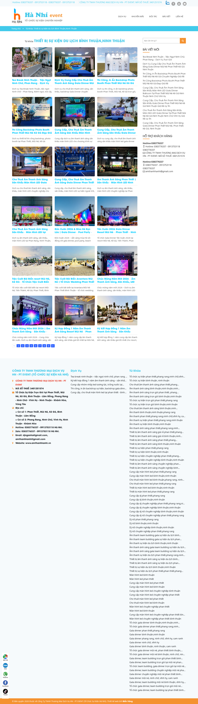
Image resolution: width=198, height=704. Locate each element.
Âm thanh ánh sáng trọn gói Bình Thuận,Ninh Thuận (155, 396)
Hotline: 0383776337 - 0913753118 (29, 2)
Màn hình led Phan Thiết (141, 578)
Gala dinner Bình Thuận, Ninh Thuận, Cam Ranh (152, 646)
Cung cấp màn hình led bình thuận (147, 586)
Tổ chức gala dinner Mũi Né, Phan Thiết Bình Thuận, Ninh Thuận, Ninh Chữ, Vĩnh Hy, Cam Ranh (155, 652)
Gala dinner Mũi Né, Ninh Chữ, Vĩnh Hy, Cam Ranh (153, 678)
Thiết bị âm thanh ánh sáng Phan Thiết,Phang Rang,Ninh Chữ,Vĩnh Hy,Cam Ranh (152, 441)
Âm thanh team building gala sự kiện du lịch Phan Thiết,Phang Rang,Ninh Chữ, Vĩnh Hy (154, 541)
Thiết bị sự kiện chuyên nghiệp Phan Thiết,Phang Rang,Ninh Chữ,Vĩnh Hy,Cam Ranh (154, 457)
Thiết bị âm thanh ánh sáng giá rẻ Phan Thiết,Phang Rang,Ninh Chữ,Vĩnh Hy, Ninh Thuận (155, 434)
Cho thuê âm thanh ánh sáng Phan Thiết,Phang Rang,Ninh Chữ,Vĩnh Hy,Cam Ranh (153, 386)
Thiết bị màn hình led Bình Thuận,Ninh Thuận (151, 487)
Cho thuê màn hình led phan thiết (146, 598)
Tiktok (5, 695)
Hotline (5, 677)
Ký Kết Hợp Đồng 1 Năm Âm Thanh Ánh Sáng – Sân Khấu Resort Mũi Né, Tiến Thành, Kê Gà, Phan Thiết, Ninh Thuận (99, 382)
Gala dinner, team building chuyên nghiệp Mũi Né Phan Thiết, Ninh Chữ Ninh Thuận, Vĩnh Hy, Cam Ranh (157, 672)
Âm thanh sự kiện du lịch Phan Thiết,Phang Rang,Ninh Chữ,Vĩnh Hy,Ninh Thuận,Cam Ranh (156, 557)
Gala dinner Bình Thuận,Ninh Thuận (147, 634)
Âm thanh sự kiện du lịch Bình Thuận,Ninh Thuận (153, 543)
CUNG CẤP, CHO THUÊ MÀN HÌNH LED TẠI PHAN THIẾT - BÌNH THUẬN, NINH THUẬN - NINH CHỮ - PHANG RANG (98, 394)
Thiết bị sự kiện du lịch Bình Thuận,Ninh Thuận (55, 28)
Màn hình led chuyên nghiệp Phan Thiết (149, 606)
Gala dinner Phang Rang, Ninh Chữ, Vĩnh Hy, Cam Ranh (156, 638)
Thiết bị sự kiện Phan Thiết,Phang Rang (149, 448)
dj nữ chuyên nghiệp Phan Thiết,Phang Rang (151, 531)
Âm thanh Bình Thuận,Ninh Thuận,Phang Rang (152, 412)
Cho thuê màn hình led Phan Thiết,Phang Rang (152, 483)
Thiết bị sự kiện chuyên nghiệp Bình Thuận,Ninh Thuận (156, 459)
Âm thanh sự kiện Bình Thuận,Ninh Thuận (150, 424)
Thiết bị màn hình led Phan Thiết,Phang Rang (151, 491)
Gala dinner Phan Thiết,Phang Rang (147, 630)
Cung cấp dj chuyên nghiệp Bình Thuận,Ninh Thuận (154, 507)
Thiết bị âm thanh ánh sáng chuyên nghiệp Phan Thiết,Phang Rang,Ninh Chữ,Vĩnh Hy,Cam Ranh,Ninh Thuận (157, 465)
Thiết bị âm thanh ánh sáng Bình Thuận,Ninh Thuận (155, 443)
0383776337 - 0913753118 (158, 165)
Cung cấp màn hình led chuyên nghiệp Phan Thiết (154, 594)
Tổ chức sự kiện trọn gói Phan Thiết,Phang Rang (153, 400)
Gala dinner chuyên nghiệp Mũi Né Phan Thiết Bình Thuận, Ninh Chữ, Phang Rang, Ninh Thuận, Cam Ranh (155, 676)
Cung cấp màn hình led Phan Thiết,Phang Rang (152, 471)
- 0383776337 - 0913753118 (61, 2)
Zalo (5, 669)
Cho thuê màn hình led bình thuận (146, 602)
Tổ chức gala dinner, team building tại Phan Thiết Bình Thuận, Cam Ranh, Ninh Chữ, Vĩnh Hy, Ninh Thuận (156, 692)
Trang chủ (16, 28)
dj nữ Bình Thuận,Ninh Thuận (143, 523)
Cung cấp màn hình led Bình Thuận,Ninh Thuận (152, 475)
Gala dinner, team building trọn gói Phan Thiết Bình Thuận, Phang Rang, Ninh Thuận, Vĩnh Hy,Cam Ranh (155, 660)
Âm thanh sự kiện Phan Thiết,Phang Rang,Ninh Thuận (156, 420)
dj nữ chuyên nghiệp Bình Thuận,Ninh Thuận (151, 527)
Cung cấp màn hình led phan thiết (146, 582)
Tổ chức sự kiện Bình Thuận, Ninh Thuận (149, 380)
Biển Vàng (128, 701)
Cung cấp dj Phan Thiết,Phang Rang (147, 495)
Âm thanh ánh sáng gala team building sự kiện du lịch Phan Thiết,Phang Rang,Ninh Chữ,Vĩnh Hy (156, 553)
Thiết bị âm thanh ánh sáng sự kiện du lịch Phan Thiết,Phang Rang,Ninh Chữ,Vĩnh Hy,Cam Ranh (153, 564)
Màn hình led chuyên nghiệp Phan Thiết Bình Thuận (155, 618)
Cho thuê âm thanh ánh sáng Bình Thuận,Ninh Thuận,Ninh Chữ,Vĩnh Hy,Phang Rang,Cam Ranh (152, 410)
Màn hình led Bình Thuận (141, 574)
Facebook (5, 686)
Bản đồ (5, 660)
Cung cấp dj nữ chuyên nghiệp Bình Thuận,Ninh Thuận (156, 511)
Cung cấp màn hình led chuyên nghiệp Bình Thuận (154, 590)
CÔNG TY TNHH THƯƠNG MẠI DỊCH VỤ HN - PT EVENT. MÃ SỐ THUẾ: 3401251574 (120, 2)
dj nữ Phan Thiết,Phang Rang (144, 519)
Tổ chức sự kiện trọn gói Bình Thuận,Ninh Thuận (153, 404)
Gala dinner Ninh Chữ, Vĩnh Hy (144, 642)
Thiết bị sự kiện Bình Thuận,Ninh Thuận (148, 451)
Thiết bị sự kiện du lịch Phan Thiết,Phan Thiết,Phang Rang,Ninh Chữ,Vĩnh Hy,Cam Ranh (155, 572)
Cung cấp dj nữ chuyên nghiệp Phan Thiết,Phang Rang (156, 515)
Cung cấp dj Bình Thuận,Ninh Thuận (147, 499)
